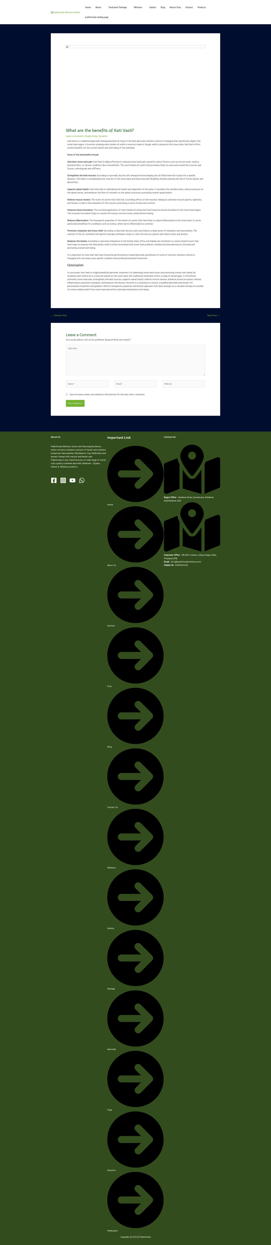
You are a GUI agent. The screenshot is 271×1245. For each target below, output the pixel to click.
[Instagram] (63, 480)
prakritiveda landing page (97, 17)
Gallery (152, 7)
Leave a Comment (74, 136)
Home (88, 7)
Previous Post (59, 315)
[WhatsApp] (82, 480)
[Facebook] (54, 480)
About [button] (98, 7)
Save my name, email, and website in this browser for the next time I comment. (107, 394)
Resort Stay (175, 7)
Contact (189, 7)
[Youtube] (72, 480)
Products (201, 7)
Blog (163, 7)
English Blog (91, 136)
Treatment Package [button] (117, 7)
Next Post (213, 315)
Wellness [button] (138, 7)
